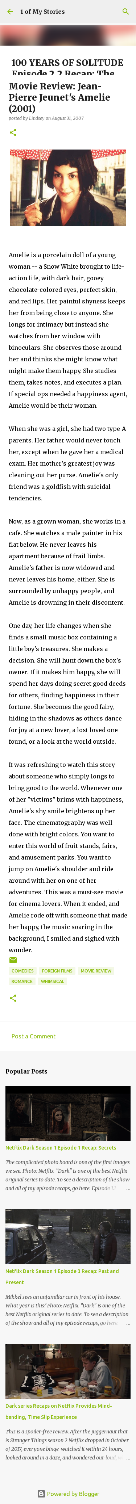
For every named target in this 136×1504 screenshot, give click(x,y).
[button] (13, 133)
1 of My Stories (42, 11)
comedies (23, 971)
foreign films (57, 971)
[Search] (125, 11)
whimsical (52, 981)
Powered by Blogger (72, 1494)
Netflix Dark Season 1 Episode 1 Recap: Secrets (60, 1148)
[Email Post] (13, 963)
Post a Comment (33, 1036)
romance (22, 981)
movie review (96, 971)
